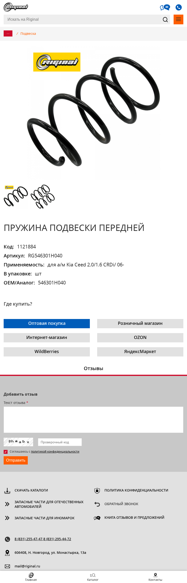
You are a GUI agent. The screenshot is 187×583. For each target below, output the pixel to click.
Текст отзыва (16, 403)
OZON (140, 338)
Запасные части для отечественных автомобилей (49, 505)
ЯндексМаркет (140, 352)
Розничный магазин (140, 323)
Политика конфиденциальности (136, 490)
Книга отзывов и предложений (134, 517)
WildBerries (47, 352)
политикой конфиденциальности (55, 451)
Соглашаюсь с (44, 451)
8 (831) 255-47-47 (28, 539)
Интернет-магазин (46, 338)
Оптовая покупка (46, 323)
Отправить (15, 460)
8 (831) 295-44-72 (57, 539)
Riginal (16, 7)
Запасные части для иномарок (45, 518)
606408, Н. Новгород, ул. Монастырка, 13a (50, 553)
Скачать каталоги (31, 490)
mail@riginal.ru (27, 566)
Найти (165, 19)
